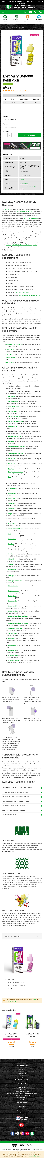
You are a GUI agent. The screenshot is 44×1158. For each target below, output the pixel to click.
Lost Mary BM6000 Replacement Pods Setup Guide (21, 245)
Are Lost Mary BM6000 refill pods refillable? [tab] (15, 792)
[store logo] (22, 6)
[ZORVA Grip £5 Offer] (22, 149)
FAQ (22, 1078)
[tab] (22, 936)
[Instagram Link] (22, 1133)
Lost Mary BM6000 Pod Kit (24, 212)
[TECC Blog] (32, 1133)
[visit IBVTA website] (22, 1118)
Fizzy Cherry (12, 494)
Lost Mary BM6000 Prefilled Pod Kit (28, 188)
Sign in (34, 1000)
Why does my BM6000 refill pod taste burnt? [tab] (15, 797)
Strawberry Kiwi (13, 606)
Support (22, 1076)
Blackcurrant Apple (14, 416)
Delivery (22, 1071)
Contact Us (22, 1069)
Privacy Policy (22, 1089)
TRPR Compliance (22, 1097)
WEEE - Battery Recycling (22, 1095)
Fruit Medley (12, 509)
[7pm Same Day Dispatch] (39, 16)
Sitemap (22, 1099)
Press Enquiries (22, 1111)
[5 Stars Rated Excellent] (5, 16)
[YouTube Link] (27, 1133)
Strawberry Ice (10, 358)
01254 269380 (35, 12)
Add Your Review (24, 91)
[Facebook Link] (12, 1133)
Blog (22, 1109)
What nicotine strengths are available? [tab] (13, 810)
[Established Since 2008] (16, 16)
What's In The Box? (12, 936)
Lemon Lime (10, 350)
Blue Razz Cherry (13, 426)
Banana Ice (11, 396)
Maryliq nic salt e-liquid (31, 219)
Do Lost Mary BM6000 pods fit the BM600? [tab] (15, 806)
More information (21, 1129)
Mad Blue (11, 544)
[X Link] (17, 1133)
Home (4, 27)
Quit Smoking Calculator (22, 1080)
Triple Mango (10, 363)
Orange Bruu (12, 569)
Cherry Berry (12, 459)
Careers (22, 1113)
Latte (9, 534)
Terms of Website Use (22, 1091)
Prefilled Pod (24, 184)
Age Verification (22, 1074)
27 (11, 1044)
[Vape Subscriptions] (28, 16)
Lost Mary (23, 180)
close (38, 1156)
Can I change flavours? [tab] (9, 815)
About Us (22, 1107)
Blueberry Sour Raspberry (14, 345)
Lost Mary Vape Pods (22, 293)
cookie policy (32, 1156)
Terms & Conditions (22, 1087)
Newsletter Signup (30, 12)
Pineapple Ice (10, 355)
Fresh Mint (11, 499)
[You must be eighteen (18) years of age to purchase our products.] (21, 1125)
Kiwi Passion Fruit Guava (15, 529)
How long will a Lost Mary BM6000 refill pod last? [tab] (17, 788)
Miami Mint (11, 559)
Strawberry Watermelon (15, 628)
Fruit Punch (11, 504)
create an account (11, 1001)
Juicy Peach (11, 524)
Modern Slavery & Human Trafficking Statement (22, 1093)
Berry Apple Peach (13, 406)
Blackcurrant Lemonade (15, 421)
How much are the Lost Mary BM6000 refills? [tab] (15, 801)
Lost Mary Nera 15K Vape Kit (32, 1035)
